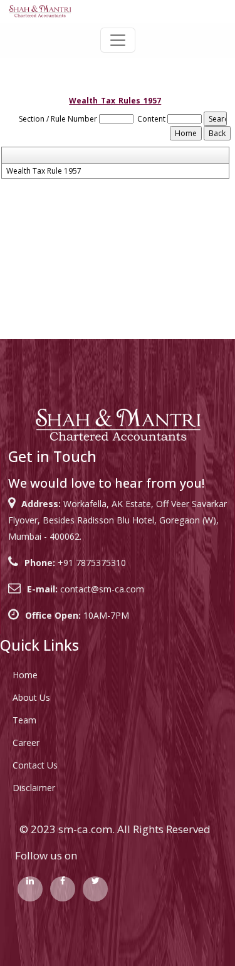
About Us (31, 697)
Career (26, 742)
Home (25, 675)
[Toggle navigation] (117, 40)
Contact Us (35, 765)
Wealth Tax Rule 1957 (43, 171)
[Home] (39, 10)
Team (24, 720)
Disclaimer (34, 788)
